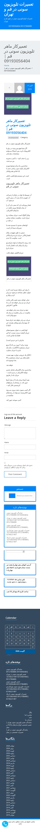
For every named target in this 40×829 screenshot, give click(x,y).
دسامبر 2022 (10, 780)
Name (6, 442)
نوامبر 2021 (10, 783)
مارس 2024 (10, 763)
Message (7, 425)
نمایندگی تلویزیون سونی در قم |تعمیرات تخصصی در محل (17, 731)
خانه (30, 717)
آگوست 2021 (10, 790)
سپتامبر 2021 (10, 788)
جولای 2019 (10, 815)
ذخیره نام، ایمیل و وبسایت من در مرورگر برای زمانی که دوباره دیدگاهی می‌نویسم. (18, 466)
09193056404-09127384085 (20, 26)
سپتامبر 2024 (10, 761)
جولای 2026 (10, 746)
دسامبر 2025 (10, 756)
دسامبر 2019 (10, 803)
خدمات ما (28, 720)
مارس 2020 (10, 798)
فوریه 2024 (10, 766)
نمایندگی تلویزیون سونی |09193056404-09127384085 (17, 514)
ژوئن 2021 (10, 793)
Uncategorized (13, 137)
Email (6, 453)
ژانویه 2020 (10, 800)
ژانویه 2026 (10, 753)
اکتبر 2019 (9, 807)
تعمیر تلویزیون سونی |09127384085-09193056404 (17, 526)
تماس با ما (28, 715)
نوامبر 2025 (10, 758)
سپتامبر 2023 (10, 775)
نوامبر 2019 (10, 805)
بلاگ (30, 712)
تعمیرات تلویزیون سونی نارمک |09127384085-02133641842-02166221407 (17, 540)
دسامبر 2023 (10, 770)
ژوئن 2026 (10, 748)
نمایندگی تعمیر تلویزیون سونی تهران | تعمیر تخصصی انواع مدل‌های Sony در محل (19, 724)
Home (6, 65)
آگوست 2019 (10, 812)
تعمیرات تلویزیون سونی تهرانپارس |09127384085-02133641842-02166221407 (17, 532)
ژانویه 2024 (10, 768)
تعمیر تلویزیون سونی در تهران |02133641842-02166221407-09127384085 (17, 520)
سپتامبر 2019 (10, 810)
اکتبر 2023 (9, 773)
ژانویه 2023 (10, 778)
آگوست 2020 (10, 795)
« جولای (9, 654)
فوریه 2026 (10, 751)
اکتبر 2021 (9, 785)
